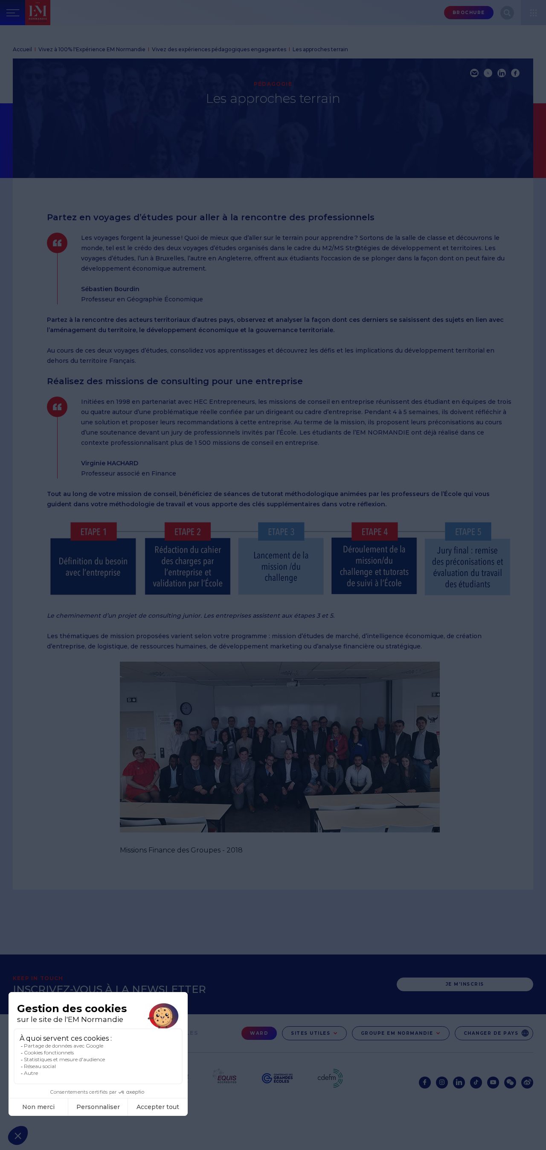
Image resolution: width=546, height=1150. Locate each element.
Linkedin (459, 1083)
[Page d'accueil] (56, 12)
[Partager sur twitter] (488, 73)
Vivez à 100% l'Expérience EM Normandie (91, 49)
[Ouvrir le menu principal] (12, 12)
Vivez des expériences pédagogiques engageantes (219, 49)
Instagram (442, 1083)
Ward (259, 1033)
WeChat (510, 1083)
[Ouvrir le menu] (533, 12)
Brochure (469, 12)
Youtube (493, 1083)
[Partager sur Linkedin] (501, 73)
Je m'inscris (465, 984)
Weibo (527, 1083)
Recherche (507, 13)
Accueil (22, 49)
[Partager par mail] (474, 73)
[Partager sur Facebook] (515, 73)
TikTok (476, 1083)
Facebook (425, 1083)
